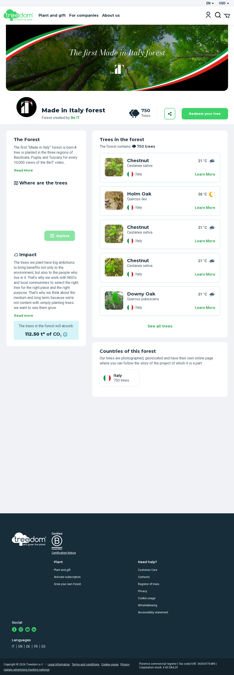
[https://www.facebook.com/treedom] (14, 630)
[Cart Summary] (226, 15)
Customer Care (147, 570)
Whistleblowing (147, 605)
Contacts (144, 577)
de (28, 646)
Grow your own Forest (67, 584)
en (20, 646)
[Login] (208, 15)
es (43, 646)
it (13, 646)
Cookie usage (146, 598)
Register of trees (148, 584)
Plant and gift (62, 570)
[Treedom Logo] (19, 15)
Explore (62, 236)
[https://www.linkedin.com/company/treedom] (34, 630)
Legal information (59, 664)
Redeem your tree (205, 114)
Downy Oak (141, 294)
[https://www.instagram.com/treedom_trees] (21, 630)
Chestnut (138, 160)
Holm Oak (139, 194)
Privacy (142, 591)
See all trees (160, 326)
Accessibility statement (153, 612)
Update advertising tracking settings (27, 669)
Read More (23, 170)
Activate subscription (67, 577)
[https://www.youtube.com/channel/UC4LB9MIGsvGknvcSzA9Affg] (27, 630)
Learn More (205, 174)
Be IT (75, 118)
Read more (23, 316)
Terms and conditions (85, 664)
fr (36, 646)
